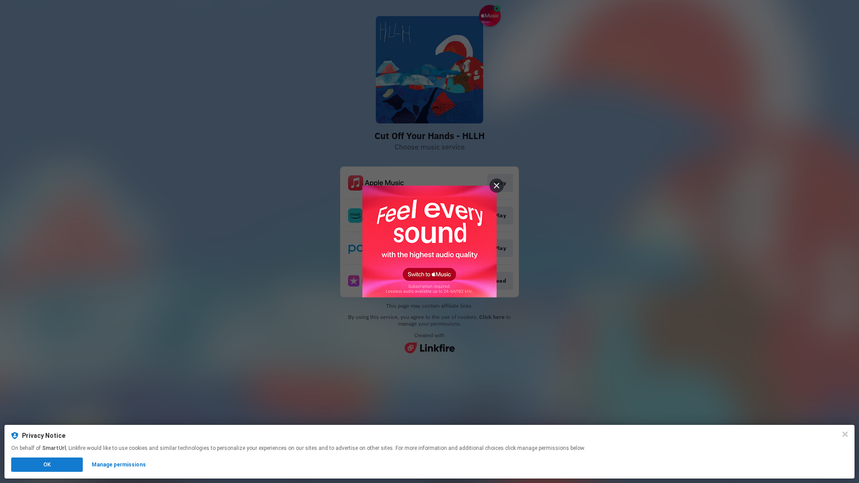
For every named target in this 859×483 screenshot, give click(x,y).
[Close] (845, 434)
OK (47, 465)
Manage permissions (119, 465)
